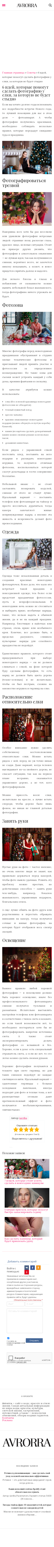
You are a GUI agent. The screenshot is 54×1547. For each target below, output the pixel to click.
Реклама (7, 1420)
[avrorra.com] (27, 5)
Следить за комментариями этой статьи (16, 1343)
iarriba (23, 1118)
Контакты (8, 1417)
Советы (31, 72)
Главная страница (13, 72)
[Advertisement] (27, 39)
